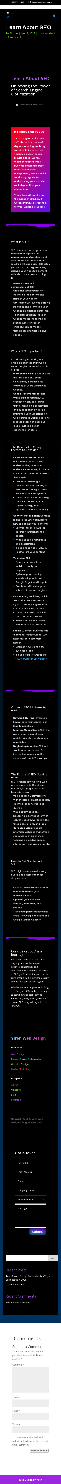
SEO (32, 173)
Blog (13, 1094)
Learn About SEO (15, 1284)
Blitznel (14, 33)
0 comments (15, 37)
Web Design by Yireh (30, 1479)
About (14, 1084)
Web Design (18, 1054)
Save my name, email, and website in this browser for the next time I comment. (30, 1441)
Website (16, 1424)
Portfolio (16, 1099)
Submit (37, 1232)
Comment (18, 1364)
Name (16, 1397)
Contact (16, 1089)
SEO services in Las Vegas (31, 658)
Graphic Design (20, 1064)
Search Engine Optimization (26, 1059)
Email (16, 1410)
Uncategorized (46, 33)
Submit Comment (39, 1450)
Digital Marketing (20, 1069)
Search (52, 1258)
